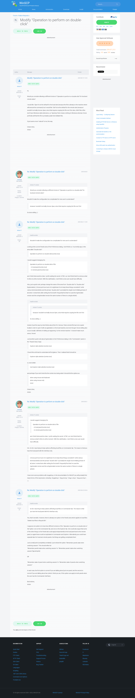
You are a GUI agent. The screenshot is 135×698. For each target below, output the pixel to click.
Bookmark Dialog (100, 141)
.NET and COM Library (19, 674)
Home (20, 9)
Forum (115, 9)
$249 (111, 26)
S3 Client (15, 664)
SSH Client (16, 661)
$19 (97, 26)
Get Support (39, 649)
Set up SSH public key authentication (105, 145)
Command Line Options (20, 677)
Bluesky (85, 658)
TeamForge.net (63, 655)
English (113, 645)
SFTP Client (16, 658)
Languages (16, 667)
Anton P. (19, 86)
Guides (15, 652)
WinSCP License (57, 693)
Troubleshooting (41, 655)
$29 (101, 26)
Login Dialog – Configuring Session (105, 114)
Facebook (86, 649)
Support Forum (40, 658)
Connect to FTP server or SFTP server (106, 138)
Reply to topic (22, 31)
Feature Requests (23, 15)
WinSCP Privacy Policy (82, 693)
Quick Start (16, 649)
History (38, 661)
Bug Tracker (39, 664)
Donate (106, 22)
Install (81, 9)
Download (66, 9)
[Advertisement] (51, 53)
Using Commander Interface (103, 118)
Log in (39, 31)
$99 (107, 26)
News (33, 9)
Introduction (49, 9)
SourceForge (63, 652)
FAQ (37, 652)
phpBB (61, 661)
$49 (104, 26)
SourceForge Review (101, 58)
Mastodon (86, 655)
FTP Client (16, 655)
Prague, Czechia (19, 197)
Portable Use (17, 680)
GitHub (61, 649)
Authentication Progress (102, 128)
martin (19, 180)
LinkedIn (85, 661)
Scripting (15, 671)
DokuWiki (62, 658)
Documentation (98, 9)
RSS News (86, 664)
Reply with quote (33, 83)
